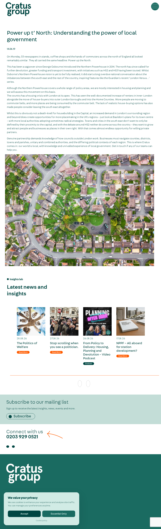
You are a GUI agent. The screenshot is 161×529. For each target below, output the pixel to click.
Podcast (88, 363)
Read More (23, 352)
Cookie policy (41, 520)
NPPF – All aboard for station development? (129, 347)
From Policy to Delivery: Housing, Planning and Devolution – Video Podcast (96, 351)
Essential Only (59, 513)
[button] (155, 6)
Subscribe (22, 416)
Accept (24, 513)
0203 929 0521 (22, 436)
